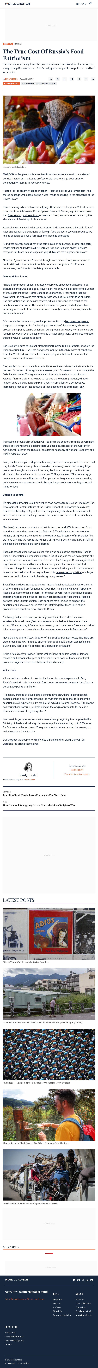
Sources (56, 1303)
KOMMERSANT (11, 83)
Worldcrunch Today (14, 1336)
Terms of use (10, 1363)
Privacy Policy (23, 1363)
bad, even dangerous (76, 321)
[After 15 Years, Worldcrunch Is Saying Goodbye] (49, 934)
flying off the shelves (53, 207)
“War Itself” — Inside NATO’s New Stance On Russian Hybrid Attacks (36, 1082)
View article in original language (77, 774)
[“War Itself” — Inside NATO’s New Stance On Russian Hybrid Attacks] (49, 1055)
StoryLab (57, 1311)
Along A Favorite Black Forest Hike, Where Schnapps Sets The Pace (36, 1143)
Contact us (80, 1307)
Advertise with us (83, 1315)
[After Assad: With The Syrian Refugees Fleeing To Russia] (49, 1175)
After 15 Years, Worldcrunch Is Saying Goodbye (26, 962)
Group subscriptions (14, 1340)
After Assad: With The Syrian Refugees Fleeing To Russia (30, 1203)
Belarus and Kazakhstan (66, 596)
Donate (8, 1344)
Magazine (57, 1299)
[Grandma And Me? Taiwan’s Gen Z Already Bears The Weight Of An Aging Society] (49, 994)
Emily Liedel (11, 79)
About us (80, 1299)
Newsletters (10, 1332)
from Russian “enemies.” (75, 502)
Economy (8, 44)
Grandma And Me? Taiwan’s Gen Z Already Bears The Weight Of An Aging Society (43, 1022)
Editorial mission (83, 1303)
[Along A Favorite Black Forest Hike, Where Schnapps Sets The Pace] (49, 1115)
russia (18, 44)
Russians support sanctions (23, 215)
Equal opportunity (84, 1311)
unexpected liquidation (69, 572)
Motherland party (81, 243)
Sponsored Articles (62, 1315)
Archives (57, 1307)
